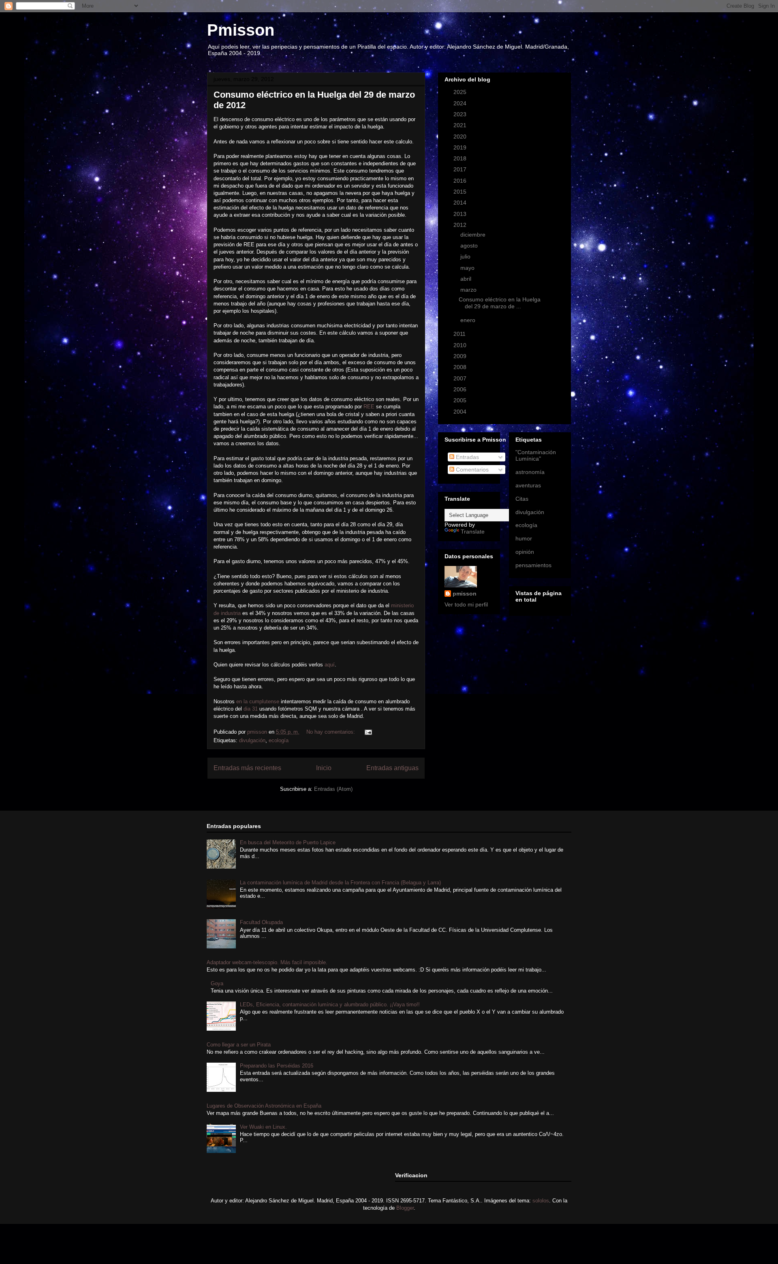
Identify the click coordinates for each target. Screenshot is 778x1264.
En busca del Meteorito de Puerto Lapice (288, 842)
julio (466, 256)
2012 (460, 225)
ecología (279, 740)
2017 (460, 169)
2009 (460, 356)
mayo (468, 268)
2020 (460, 136)
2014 (460, 202)
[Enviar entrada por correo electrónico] (368, 732)
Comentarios (471, 469)
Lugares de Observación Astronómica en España (264, 1106)
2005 (460, 400)
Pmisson (240, 30)
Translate (473, 531)
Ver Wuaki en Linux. (263, 1127)
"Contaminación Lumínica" (535, 455)
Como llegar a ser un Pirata (239, 1045)
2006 (460, 389)
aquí (330, 665)
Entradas (466, 457)
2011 (460, 334)
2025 (460, 92)
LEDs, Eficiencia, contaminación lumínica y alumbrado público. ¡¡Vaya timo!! (330, 1004)
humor (523, 538)
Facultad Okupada (261, 922)
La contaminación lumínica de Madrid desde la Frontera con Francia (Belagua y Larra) (340, 883)
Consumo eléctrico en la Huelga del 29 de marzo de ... (500, 303)
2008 (460, 367)
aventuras (528, 485)
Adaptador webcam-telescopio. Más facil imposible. (267, 962)
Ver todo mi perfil (466, 604)
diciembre (473, 234)
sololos (540, 1201)
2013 (460, 214)
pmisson (465, 593)
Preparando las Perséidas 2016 (276, 1066)
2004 (460, 411)
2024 (460, 103)
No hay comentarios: (331, 732)
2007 (460, 378)
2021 (460, 125)
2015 (460, 191)
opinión (524, 552)
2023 (460, 114)
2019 (460, 147)
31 (251, 709)
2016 (460, 180)
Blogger (405, 1208)
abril (466, 278)
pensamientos (533, 565)
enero (468, 320)
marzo (469, 289)
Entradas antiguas (392, 767)
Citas (521, 498)
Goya (217, 983)
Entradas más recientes (247, 767)
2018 (460, 158)
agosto (469, 245)
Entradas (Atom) (333, 789)
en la (257, 701)
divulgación (252, 740)
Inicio (323, 767)
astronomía (530, 472)
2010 (460, 345)
